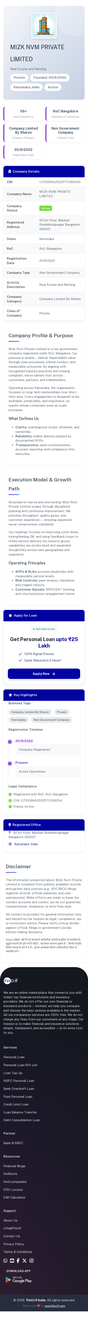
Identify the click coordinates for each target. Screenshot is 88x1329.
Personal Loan (14, 1057)
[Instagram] (31, 1261)
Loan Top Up (12, 1073)
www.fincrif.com (55, 1306)
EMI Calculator (14, 1197)
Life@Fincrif (12, 1228)
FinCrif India (35, 1300)
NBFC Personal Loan (18, 1080)
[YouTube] (12, 1261)
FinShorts (10, 1174)
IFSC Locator (13, 1189)
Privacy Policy (13, 1244)
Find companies (14, 1182)
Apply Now (41, 673)
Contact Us (11, 1236)
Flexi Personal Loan (17, 1096)
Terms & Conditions (17, 1252)
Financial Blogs (14, 1166)
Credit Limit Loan (16, 1104)
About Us (10, 1220)
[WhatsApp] (5, 1261)
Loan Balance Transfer (20, 1112)
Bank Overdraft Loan (18, 1088)
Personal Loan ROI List (20, 1065)
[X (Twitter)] (24, 1261)
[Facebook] (18, 1261)
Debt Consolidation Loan (21, 1120)
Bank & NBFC (13, 1143)
